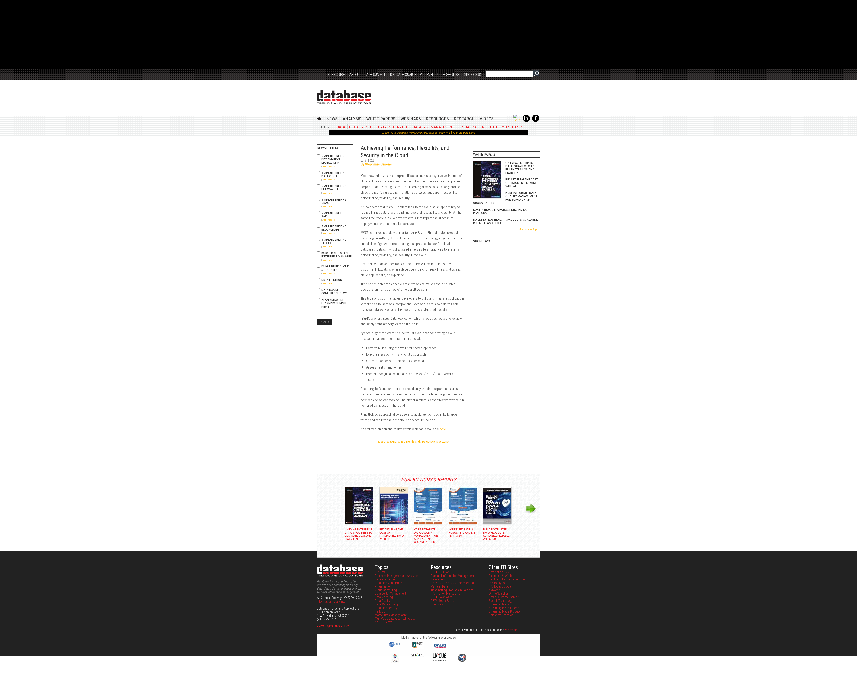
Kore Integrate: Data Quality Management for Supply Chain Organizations (505, 198)
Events (432, 74)
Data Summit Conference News (334, 291)
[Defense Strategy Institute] (462, 661)
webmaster (511, 630)
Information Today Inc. (331, 601)
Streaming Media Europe (504, 608)
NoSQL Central (384, 622)
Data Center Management (390, 593)
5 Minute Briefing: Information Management (334, 159)
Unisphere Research (501, 615)
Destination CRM (499, 572)
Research (464, 119)
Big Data (337, 127)
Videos (487, 119)
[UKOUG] (439, 660)
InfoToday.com (498, 583)
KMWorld (494, 590)
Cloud (493, 127)
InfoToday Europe (500, 586)
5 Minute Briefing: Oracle (334, 201)
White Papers (380, 119)
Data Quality (382, 601)
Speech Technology (501, 601)
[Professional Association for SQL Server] (395, 662)
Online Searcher (498, 593)
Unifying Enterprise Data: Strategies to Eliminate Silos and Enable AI (520, 167)
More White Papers (529, 229)
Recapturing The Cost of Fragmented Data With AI (521, 183)
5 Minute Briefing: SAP (334, 214)
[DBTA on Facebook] (535, 120)
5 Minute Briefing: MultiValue (334, 187)
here (443, 428)
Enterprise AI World (500, 576)
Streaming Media (499, 604)
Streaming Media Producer (505, 611)
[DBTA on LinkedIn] (526, 120)
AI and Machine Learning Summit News (334, 303)
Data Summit (374, 74)
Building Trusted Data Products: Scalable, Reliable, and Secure (505, 221)
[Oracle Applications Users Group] (440, 648)
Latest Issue (328, 167)
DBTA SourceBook (442, 601)
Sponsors (472, 74)
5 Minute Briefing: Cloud (334, 241)
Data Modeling (384, 597)
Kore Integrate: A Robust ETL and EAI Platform (500, 211)
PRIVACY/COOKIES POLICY (333, 626)
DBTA (344, 97)
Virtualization (471, 127)
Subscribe (336, 74)
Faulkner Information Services (507, 579)
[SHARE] (417, 656)
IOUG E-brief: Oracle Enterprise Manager (336, 254)
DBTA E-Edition (331, 280)
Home (319, 118)
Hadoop (380, 611)
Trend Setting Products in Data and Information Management (452, 591)
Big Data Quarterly (406, 74)
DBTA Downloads (442, 597)
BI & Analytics (362, 127)
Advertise (451, 74)
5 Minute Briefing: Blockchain (334, 228)
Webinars (410, 119)
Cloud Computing (386, 590)
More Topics (512, 127)
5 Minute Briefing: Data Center (334, 174)
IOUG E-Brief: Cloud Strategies (335, 268)
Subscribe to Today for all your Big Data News (428, 132)
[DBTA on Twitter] (517, 119)
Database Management (433, 127)
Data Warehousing (386, 604)
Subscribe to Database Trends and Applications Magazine (413, 441)
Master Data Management (391, 615)
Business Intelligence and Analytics (396, 576)
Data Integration (393, 127)
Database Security (386, 608)
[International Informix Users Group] (417, 648)
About (354, 74)
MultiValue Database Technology (395, 618)
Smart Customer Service (504, 597)
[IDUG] (395, 646)
